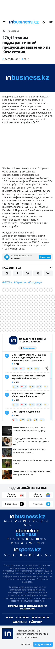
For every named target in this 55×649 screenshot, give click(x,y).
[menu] (4, 22)
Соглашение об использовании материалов (27, 607)
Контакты (22, 617)
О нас (9, 617)
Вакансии (20, 621)
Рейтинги (35, 621)
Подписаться (43, 644)
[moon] (43, 22)
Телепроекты (40, 617)
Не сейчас (26, 644)
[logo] (24, 22)
